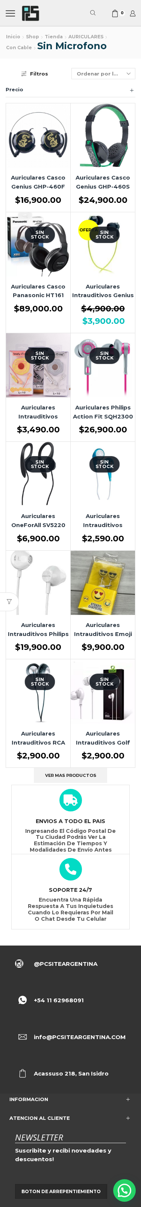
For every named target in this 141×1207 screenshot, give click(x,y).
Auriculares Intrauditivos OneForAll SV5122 (103, 525)
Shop (32, 36)
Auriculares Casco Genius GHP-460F (38, 182)
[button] (124, 1190)
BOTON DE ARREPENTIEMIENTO (61, 1191)
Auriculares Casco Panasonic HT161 (38, 291)
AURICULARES (85, 36)
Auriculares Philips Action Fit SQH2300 (103, 412)
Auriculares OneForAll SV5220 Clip (38, 525)
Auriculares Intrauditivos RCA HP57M (38, 742)
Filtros (39, 74)
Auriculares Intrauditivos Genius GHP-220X (103, 295)
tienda (54, 36)
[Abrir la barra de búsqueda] (94, 13)
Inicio (13, 36)
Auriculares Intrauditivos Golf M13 (103, 742)
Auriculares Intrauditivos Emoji (103, 629)
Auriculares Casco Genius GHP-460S (103, 182)
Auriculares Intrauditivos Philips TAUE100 (38, 634)
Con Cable (19, 47)
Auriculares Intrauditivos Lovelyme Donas (38, 416)
